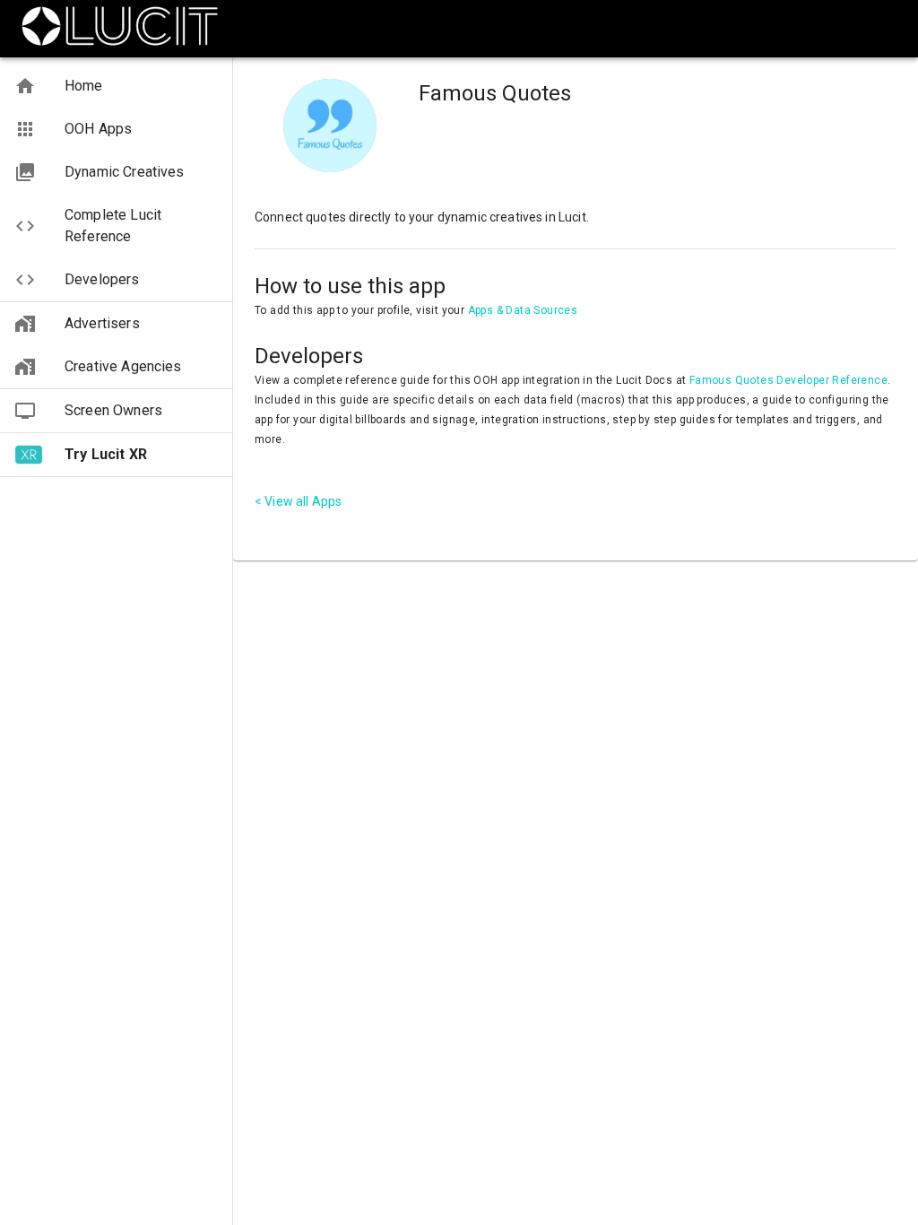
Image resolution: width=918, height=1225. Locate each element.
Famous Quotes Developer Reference (788, 380)
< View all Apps (298, 501)
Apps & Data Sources (523, 310)
